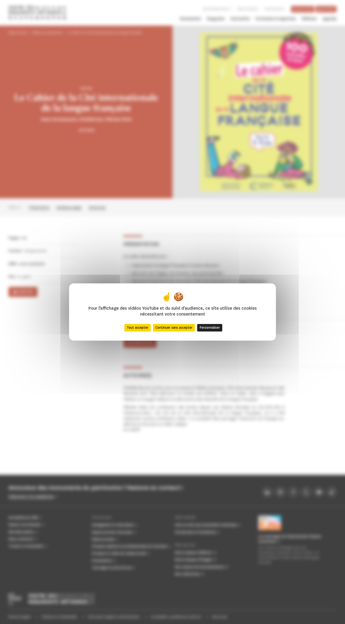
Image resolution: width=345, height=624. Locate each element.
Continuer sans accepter (173, 327)
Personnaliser (209, 327)
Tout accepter (137, 327)
